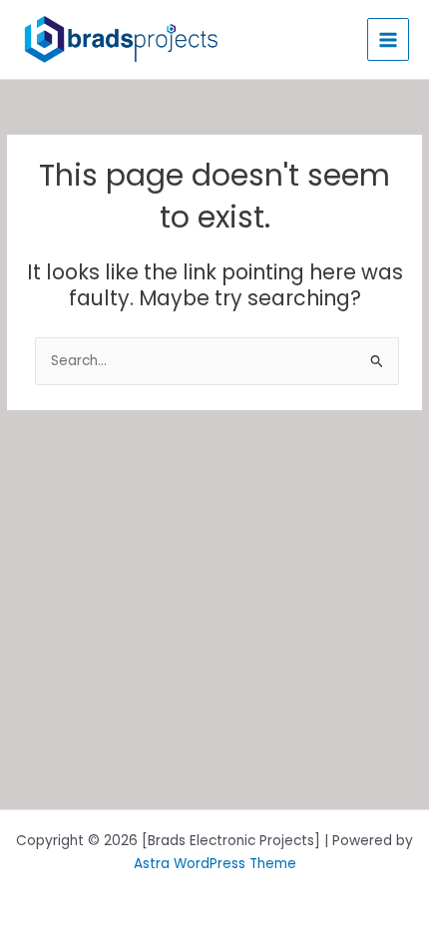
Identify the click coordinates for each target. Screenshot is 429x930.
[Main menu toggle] (388, 39)
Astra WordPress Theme (215, 863)
